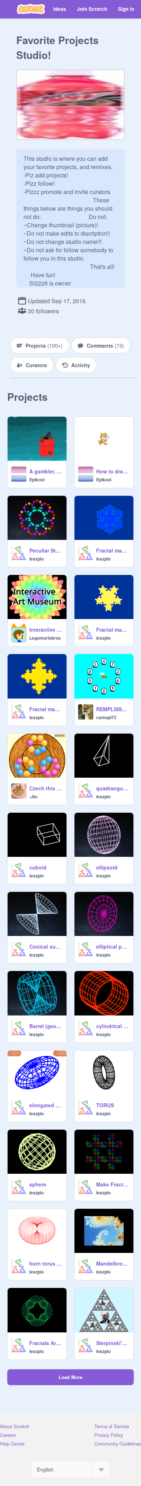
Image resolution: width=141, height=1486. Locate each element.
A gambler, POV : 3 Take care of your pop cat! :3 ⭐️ (45, 471)
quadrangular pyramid (112, 788)
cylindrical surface (112, 1026)
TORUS (105, 1105)
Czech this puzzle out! (45, 788)
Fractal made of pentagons (112, 629)
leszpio (36, 558)
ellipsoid (107, 867)
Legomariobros (45, 638)
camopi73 (106, 717)
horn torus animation (45, 1263)
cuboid (38, 867)
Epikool (36, 479)
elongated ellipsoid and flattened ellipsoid (45, 1105)
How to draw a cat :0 (112, 471)
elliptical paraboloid (112, 946)
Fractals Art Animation (45, 1343)
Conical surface (45, 946)
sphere (37, 1184)
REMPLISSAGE (112, 709)
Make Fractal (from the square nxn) (112, 1184)
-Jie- (33, 796)
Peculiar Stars (45, 550)
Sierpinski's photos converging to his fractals (112, 1343)
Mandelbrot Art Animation (112, 1263)
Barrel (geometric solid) (45, 1026)
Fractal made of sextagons (112, 550)
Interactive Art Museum (45, 629)
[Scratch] (31, 9)
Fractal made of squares (45, 709)
